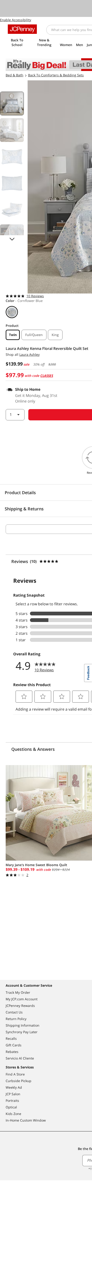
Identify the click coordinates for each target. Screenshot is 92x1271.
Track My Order (18, 992)
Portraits (12, 1100)
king (55, 334)
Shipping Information (22, 1025)
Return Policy (16, 1019)
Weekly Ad (14, 1087)
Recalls (11, 1038)
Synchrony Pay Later (22, 1032)
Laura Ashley (29, 354)
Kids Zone (13, 1113)
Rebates (12, 1051)
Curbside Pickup (18, 1081)
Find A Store (15, 1074)
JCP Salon (13, 1094)
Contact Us (14, 1012)
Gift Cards (13, 1045)
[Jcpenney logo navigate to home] (22, 29)
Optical (11, 1107)
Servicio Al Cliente (20, 1058)
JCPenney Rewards (20, 1005)
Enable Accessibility (15, 20)
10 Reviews (35, 296)
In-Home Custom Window (26, 1120)
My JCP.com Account (22, 999)
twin (13, 334)
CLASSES (46, 375)
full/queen (34, 334)
